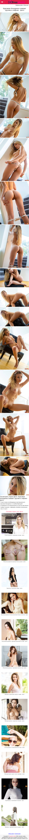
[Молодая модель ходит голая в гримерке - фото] (14, 762)
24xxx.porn (11, 833)
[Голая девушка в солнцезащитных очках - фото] (14, 735)
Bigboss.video (19, 5)
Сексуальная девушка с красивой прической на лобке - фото (14, 641)
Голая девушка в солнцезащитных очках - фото (14, 747)
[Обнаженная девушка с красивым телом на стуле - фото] (14, 656)
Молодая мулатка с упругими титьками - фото (14, 720)
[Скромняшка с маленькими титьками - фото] (14, 788)
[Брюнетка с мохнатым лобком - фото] (14, 576)
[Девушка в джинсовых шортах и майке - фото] (14, 682)
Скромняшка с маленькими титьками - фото (14, 800)
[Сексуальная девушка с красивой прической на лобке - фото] (14, 629)
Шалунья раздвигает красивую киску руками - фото (14, 561)
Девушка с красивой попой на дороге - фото (14, 827)
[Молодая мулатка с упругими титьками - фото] (14, 709)
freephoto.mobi (12, 836)
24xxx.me (26, 5)
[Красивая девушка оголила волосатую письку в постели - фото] (14, 603)
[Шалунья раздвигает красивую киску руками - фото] (14, 550)
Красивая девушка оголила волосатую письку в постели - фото (14, 614)
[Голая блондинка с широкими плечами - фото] (14, 523)
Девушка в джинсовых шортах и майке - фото (14, 694)
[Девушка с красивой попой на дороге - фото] (14, 815)
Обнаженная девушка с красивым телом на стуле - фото (14, 667)
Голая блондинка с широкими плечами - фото (14, 535)
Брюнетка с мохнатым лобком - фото (14, 588)
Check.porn (18, 833)
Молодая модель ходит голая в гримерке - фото (15, 774)
